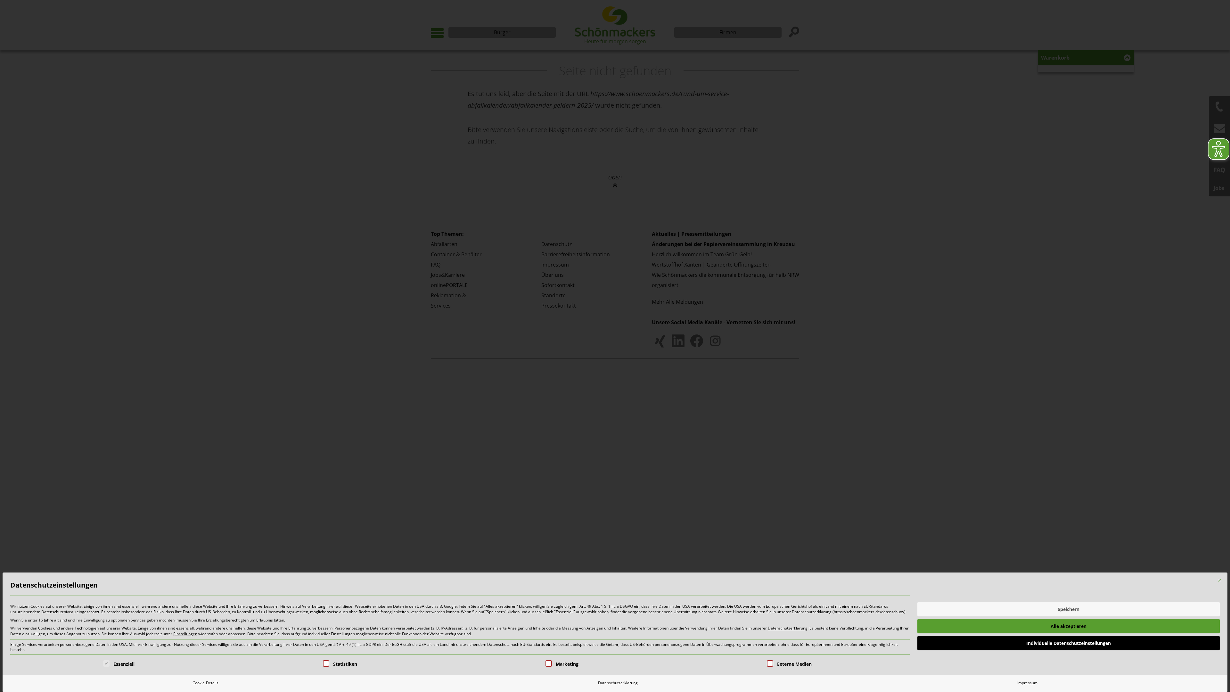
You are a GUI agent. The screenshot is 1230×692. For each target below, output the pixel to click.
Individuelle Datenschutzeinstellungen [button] (1068, 643)
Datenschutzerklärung (788, 628)
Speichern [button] (1068, 609)
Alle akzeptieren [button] (1068, 626)
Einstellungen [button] (185, 634)
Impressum (1027, 683)
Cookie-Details (205, 683)
